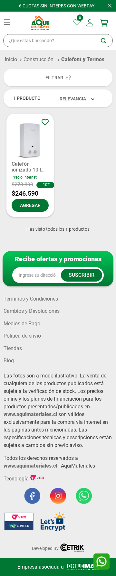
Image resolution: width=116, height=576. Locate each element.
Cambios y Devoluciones (32, 311)
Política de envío (22, 336)
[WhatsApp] (101, 561)
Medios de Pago (22, 324)
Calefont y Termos (82, 59)
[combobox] (58, 40)
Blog (9, 361)
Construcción (38, 59)
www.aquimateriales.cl (30, 414)
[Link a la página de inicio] (11, 59)
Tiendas (13, 348)
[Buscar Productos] (106, 40)
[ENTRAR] (90, 22)
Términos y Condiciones (31, 299)
